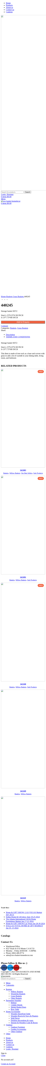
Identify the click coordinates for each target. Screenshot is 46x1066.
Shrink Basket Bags (18, 1007)
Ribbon (14, 1003)
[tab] (25, 337)
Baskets (9, 297)
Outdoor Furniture (18, 1027)
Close (3, 1055)
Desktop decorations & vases (22, 1020)
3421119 (23, 898)
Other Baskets (16, 998)
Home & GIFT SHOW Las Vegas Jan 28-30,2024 (25, 924)
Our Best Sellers (26, 473)
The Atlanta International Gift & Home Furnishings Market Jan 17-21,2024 (21, 920)
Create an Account (8, 1064)
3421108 (23, 684)
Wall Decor (15, 1018)
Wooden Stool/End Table (20, 1014)
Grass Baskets (18, 297)
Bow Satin (15, 1009)
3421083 (23, 470)
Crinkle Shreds (16, 1005)
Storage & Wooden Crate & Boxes (24, 1023)
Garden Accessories (18, 1029)
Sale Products (38, 473)
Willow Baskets (14, 473)
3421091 (23, 577)
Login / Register (12, 1049)
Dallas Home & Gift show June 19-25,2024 (23, 917)
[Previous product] (2, 299)
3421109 (23, 791)
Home (3, 297)
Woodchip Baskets (18, 994)
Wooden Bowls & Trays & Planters (24, 1016)
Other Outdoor (16, 1031)
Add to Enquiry (23, 322)
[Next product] (7, 299)
